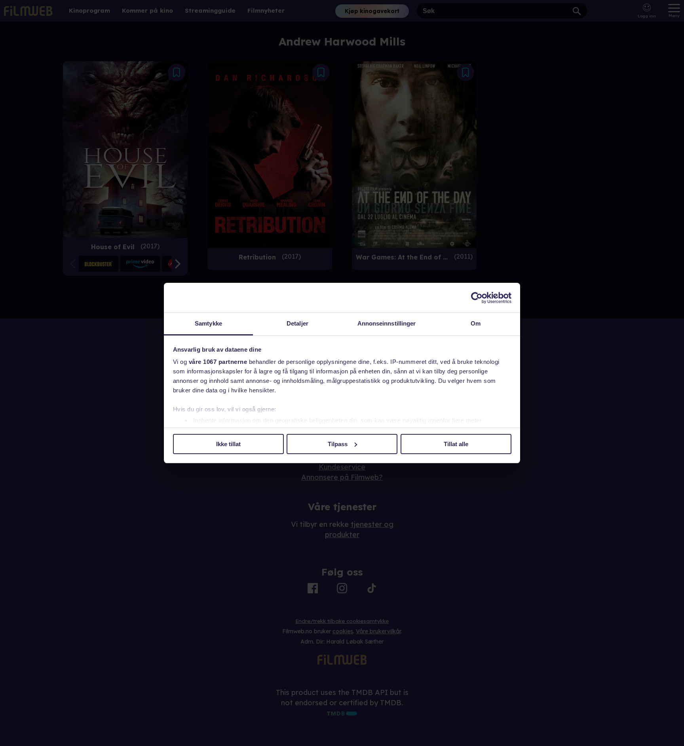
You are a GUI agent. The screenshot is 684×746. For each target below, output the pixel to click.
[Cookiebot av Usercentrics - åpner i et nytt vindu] (476, 298)
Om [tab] (476, 323)
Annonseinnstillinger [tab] (386, 323)
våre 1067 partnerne (218, 361)
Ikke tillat (228, 444)
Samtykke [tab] (208, 323)
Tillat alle (456, 444)
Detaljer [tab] (297, 323)
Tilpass (338, 444)
